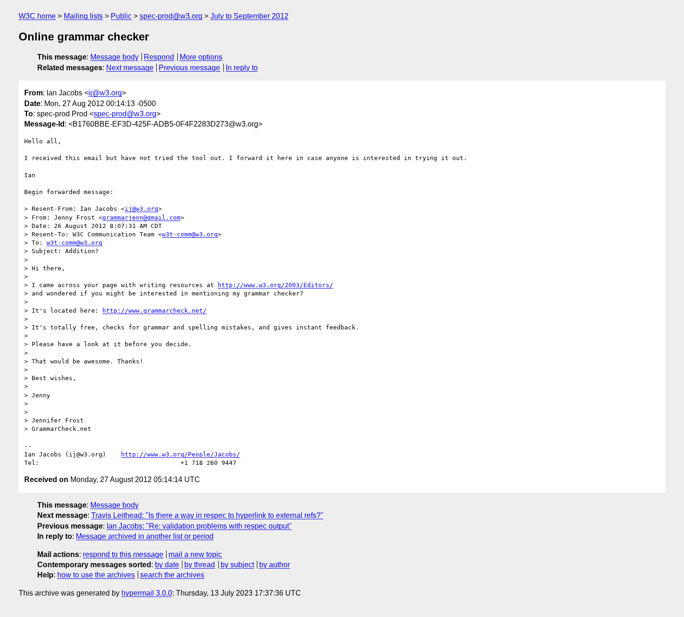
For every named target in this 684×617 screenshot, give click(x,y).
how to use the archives (96, 575)
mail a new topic (195, 554)
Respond (159, 57)
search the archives (172, 575)
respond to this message (123, 554)
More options (201, 57)
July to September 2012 (249, 16)
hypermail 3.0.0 (146, 593)
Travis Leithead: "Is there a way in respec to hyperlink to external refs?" (207, 515)
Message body (114, 57)
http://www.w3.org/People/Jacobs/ (180, 454)
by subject (237, 565)
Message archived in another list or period (145, 536)
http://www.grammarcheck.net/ (154, 310)
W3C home (37, 16)
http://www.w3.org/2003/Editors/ (275, 285)
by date (167, 565)
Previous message (189, 68)
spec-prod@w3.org (171, 16)
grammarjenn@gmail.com (141, 217)
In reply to (242, 68)
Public (121, 16)
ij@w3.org (105, 93)
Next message (130, 68)
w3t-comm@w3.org (190, 234)
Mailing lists (83, 16)
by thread (199, 565)
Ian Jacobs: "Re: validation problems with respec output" (199, 526)
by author (274, 565)
